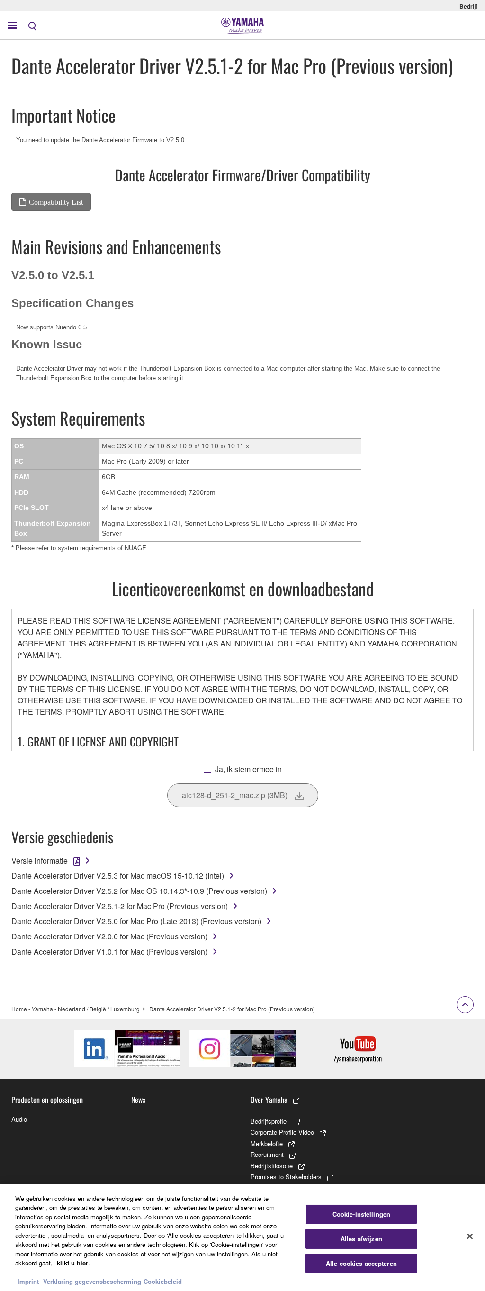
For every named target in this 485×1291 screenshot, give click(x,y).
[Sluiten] (469, 1236)
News (138, 1099)
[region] (242, 1237)
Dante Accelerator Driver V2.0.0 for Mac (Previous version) (109, 936)
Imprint (28, 1281)
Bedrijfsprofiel (269, 1121)
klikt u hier (72, 1262)
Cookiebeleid (163, 1281)
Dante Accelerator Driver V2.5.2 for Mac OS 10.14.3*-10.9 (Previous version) (139, 890)
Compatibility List (56, 202)
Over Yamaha (269, 1099)
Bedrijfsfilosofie (272, 1165)
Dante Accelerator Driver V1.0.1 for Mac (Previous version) (109, 951)
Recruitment (267, 1154)
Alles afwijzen (361, 1238)
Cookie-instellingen (361, 1214)
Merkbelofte (267, 1143)
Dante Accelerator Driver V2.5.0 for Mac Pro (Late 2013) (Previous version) (136, 921)
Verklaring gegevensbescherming (92, 1281)
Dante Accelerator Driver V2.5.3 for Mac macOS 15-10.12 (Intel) (117, 875)
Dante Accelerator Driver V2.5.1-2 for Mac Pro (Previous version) (119, 905)
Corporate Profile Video (282, 1131)
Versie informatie (39, 860)
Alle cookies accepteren (361, 1263)
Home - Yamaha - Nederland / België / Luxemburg (75, 1009)
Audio (19, 1119)
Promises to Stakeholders (286, 1176)
